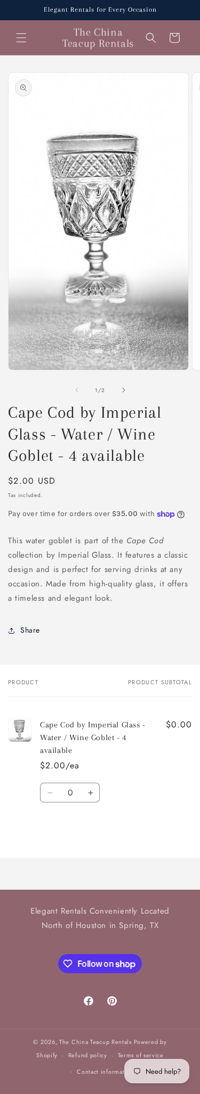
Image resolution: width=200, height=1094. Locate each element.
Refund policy (87, 1055)
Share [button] (30, 630)
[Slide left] (77, 390)
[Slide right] (123, 390)
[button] (21, 37)
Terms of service (141, 1055)
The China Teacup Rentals (95, 1042)
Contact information (105, 1071)
